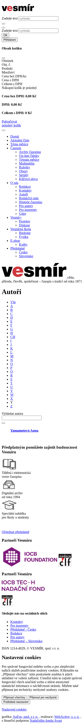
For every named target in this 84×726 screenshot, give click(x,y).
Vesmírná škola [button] (20, 229)
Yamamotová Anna (24, 430)
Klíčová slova (28, 179)
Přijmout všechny (14, 697)
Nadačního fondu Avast (46, 720)
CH (12, 337)
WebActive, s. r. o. (66, 716)
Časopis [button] (15, 148)
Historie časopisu (30, 202)
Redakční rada (29, 198)
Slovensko (26, 256)
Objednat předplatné (15, 532)
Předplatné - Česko (23, 629)
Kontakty (25, 190)
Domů (14, 136)
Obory (23, 171)
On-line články (29, 156)
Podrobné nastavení (15, 701)
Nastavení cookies (14, 709)
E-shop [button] (15, 240)
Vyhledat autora (12, 413)
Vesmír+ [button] (16, 217)
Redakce (25, 186)
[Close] (3, 58)
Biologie (25, 233)
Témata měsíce (29, 159)
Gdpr (22, 213)
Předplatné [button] (17, 248)
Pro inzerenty (28, 210)
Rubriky (24, 167)
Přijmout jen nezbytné (43, 697)
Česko (23, 252)
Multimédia (26, 163)
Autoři (23, 194)
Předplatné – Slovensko (26, 641)
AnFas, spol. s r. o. (25, 716)
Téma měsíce (19, 144)
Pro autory (26, 206)
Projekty (24, 221)
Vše (13, 302)
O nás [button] (14, 183)
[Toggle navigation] (3, 130)
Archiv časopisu (30, 152)
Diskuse (24, 225)
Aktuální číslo (19, 140)
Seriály (23, 175)
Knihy (23, 244)
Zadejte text (10, 18)
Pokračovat (9, 121)
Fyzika (23, 237)
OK (5, 35)
